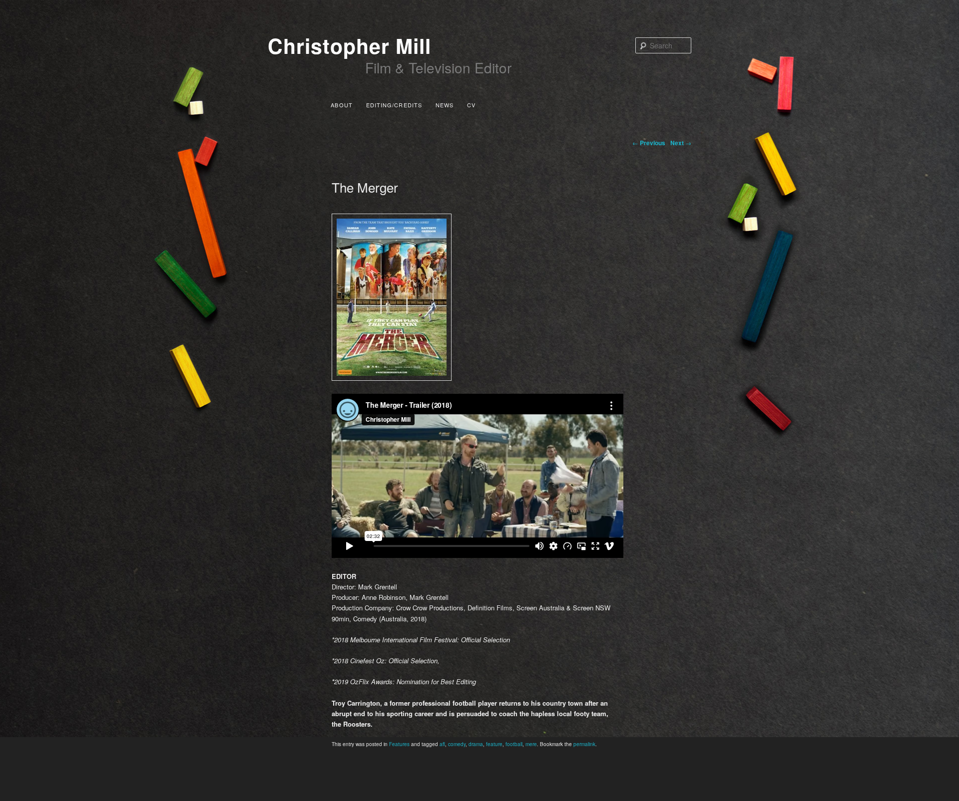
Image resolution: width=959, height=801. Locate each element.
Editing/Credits (394, 105)
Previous (648, 142)
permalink (584, 744)
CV (471, 105)
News (445, 105)
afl (442, 744)
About (342, 105)
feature (494, 744)
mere (531, 744)
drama (476, 744)
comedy (457, 744)
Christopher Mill (349, 45)
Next (680, 142)
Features (399, 744)
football (513, 744)
